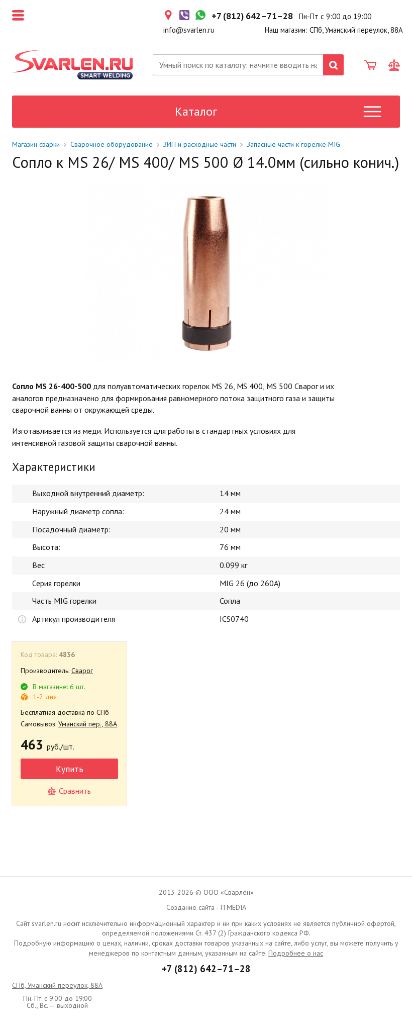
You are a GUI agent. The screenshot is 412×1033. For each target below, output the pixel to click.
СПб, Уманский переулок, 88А (57, 985)
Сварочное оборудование (111, 144)
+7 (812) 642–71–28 (206, 969)
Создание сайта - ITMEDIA (206, 907)
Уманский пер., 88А (87, 723)
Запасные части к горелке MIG (293, 144)
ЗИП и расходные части (199, 144)
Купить (69, 769)
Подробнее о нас (295, 953)
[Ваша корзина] (370, 65)
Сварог (82, 670)
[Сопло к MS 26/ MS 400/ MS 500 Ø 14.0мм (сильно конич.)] (206, 273)
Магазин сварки (36, 144)
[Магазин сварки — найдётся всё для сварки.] (72, 64)
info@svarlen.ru (189, 30)
